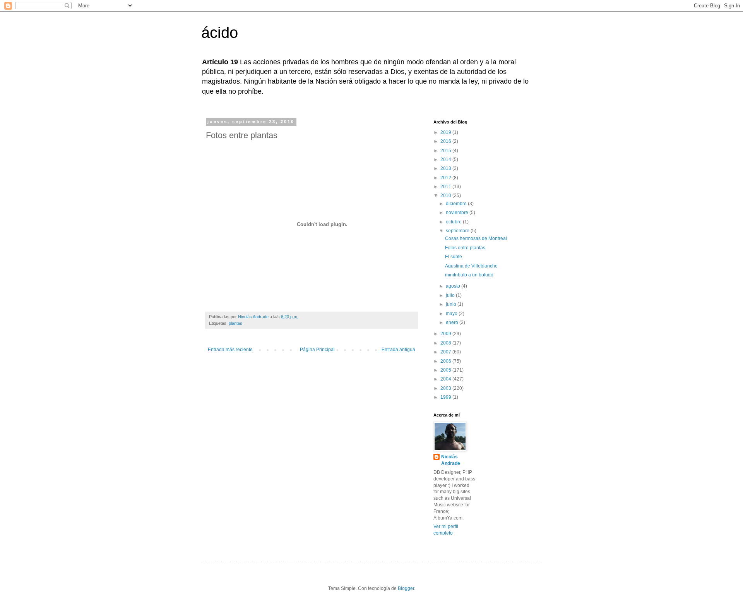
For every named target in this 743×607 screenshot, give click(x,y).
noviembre (457, 212)
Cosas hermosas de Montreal (476, 238)
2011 (446, 186)
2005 (446, 370)
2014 (446, 159)
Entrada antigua (398, 349)
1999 (446, 397)
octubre (454, 222)
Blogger (406, 588)
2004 (446, 379)
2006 (446, 361)
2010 (446, 195)
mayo (452, 313)
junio (451, 304)
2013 (446, 168)
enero (452, 322)
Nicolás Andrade (450, 460)
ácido (219, 32)
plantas (235, 323)
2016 (446, 141)
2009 (446, 333)
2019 (446, 132)
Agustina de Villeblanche (471, 266)
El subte (453, 256)
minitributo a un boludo (469, 275)
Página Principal (317, 349)
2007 (446, 352)
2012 (446, 177)
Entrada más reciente (230, 349)
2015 (446, 150)
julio (451, 295)
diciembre (457, 203)
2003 (446, 388)
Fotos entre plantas (465, 247)
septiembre (458, 230)
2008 (446, 343)
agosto (453, 286)
